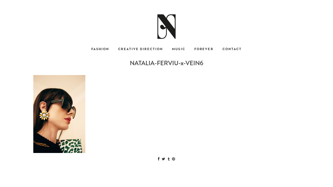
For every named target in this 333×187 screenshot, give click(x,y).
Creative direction (140, 49)
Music (178, 49)
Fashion (100, 49)
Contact (232, 49)
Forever (203, 49)
